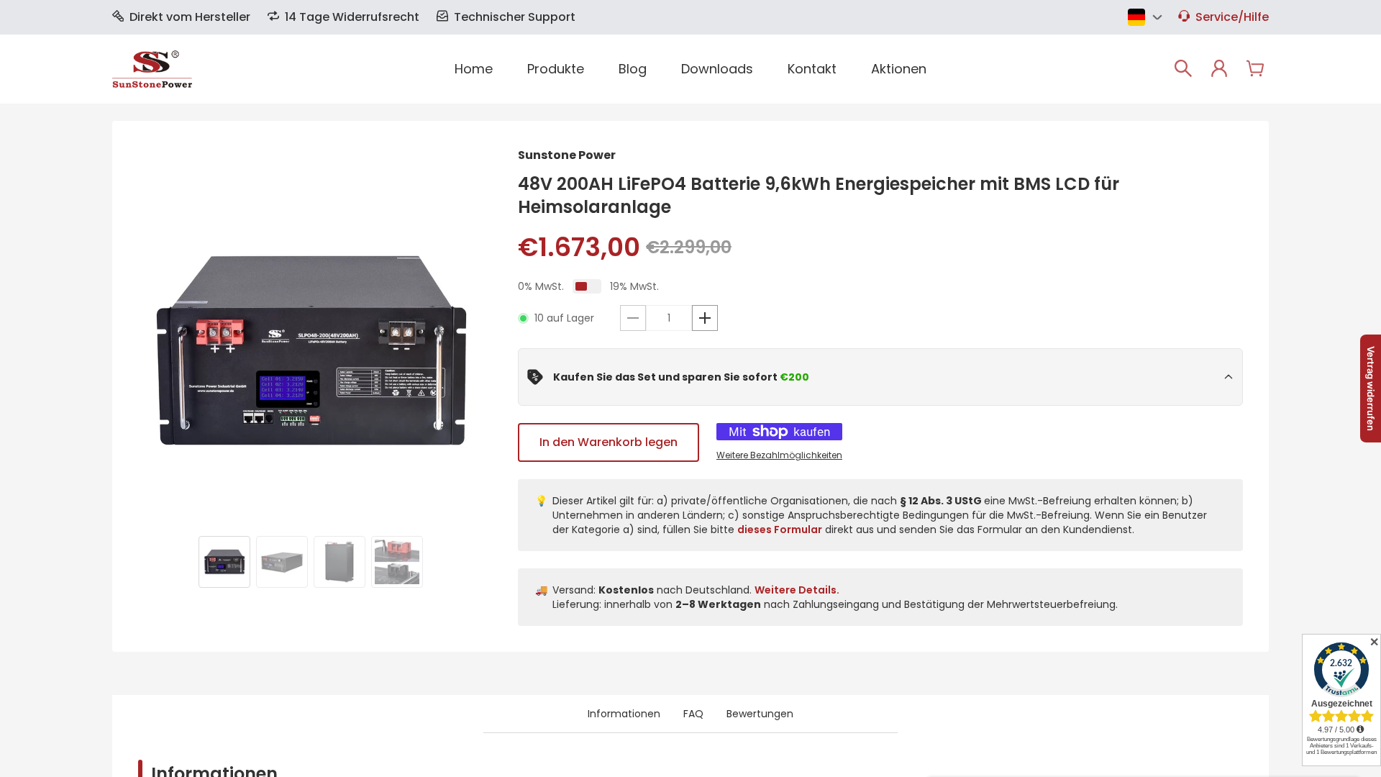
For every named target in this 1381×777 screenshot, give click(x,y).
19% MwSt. (634, 286)
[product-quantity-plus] (705, 318)
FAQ (693, 713)
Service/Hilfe (1232, 17)
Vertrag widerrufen (1371, 388)
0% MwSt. (541, 286)
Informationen (624, 713)
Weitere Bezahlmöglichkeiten (779, 455)
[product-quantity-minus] (633, 318)
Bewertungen (759, 713)
